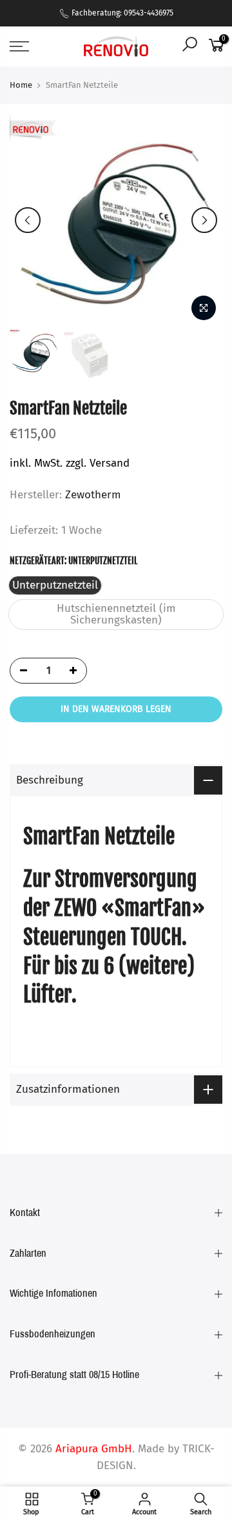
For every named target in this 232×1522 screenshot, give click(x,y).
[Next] (204, 220)
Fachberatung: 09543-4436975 (121, 12)
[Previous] (28, 220)
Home (21, 85)
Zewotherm (93, 495)
